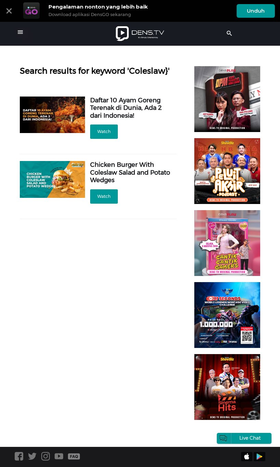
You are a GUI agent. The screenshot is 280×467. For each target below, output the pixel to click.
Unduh (256, 11)
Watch (104, 131)
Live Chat (250, 438)
